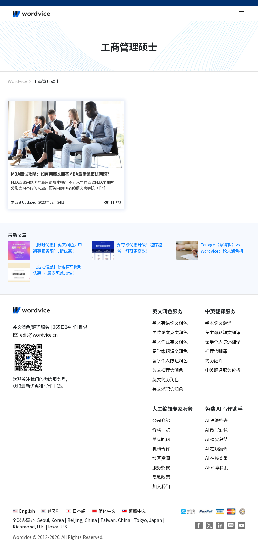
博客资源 (161, 458)
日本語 (79, 511)
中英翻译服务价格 (222, 370)
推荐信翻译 (216, 351)
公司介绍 (161, 420)
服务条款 (161, 467)
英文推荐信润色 (167, 370)
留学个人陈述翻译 (222, 341)
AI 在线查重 (216, 458)
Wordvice (17, 81)
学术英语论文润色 (170, 323)
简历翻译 (214, 360)
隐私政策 (161, 477)
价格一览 (161, 430)
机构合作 (161, 448)
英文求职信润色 (167, 389)
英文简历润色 (165, 379)
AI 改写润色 (216, 430)
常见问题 (161, 439)
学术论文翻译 (218, 323)
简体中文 (107, 511)
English (27, 511)
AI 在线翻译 (216, 448)
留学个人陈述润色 (170, 360)
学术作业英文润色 (170, 341)
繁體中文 (137, 511)
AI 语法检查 (216, 420)
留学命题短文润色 (170, 351)
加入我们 (161, 486)
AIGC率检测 (216, 467)
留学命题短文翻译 (222, 332)
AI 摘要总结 (216, 439)
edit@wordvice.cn (39, 335)
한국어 (54, 511)
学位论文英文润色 (170, 332)
